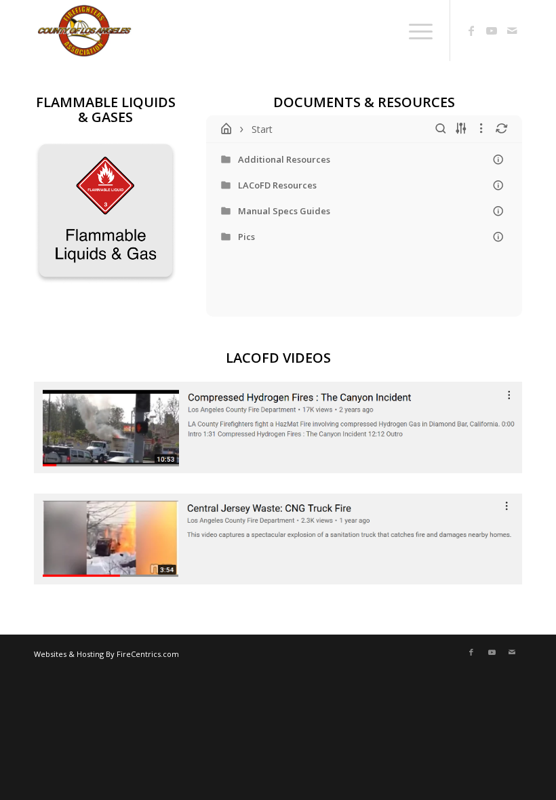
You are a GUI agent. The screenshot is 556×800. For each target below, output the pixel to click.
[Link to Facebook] (471, 30)
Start (262, 129)
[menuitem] (382, 30)
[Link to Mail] (512, 30)
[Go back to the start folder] (226, 129)
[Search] (382, 30)
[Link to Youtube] (491, 30)
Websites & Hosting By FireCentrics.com (106, 654)
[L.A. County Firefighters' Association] (123, 30)
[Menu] (414, 30)
